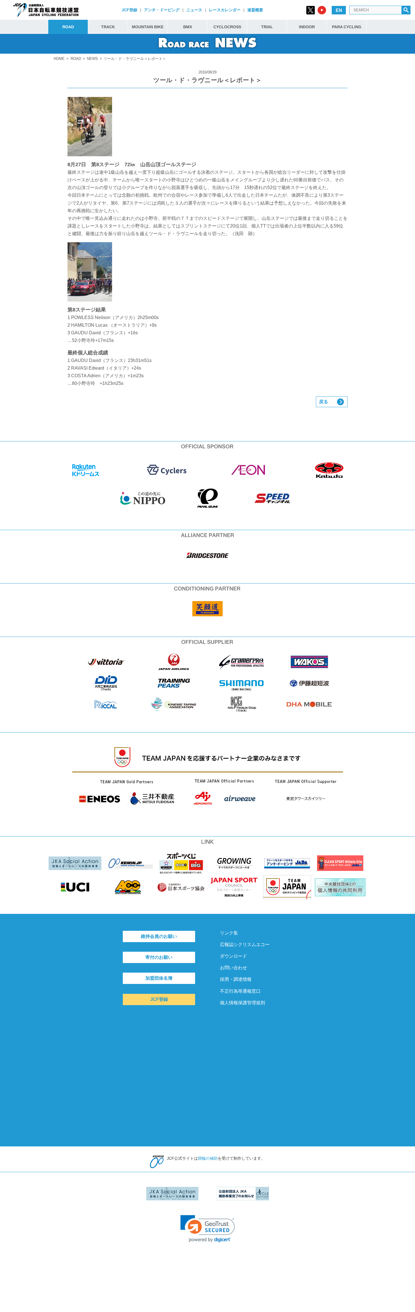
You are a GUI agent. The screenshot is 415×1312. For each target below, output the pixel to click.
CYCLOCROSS (227, 27)
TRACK (108, 27)
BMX (187, 27)
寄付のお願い (158, 957)
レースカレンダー (225, 10)
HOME (59, 59)
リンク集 (229, 933)
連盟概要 (255, 10)
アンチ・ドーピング (162, 10)
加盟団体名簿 (158, 978)
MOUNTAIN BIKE (147, 27)
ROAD (68, 27)
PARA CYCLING (346, 27)
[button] (207, 1229)
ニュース (194, 10)
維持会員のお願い (159, 936)
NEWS (92, 59)
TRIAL (267, 27)
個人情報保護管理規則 (242, 1002)
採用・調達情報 (236, 979)
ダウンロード (233, 956)
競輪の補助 (208, 1158)
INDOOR (307, 27)
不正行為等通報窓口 (240, 991)
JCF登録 (129, 10)
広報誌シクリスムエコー (245, 944)
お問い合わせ (233, 967)
